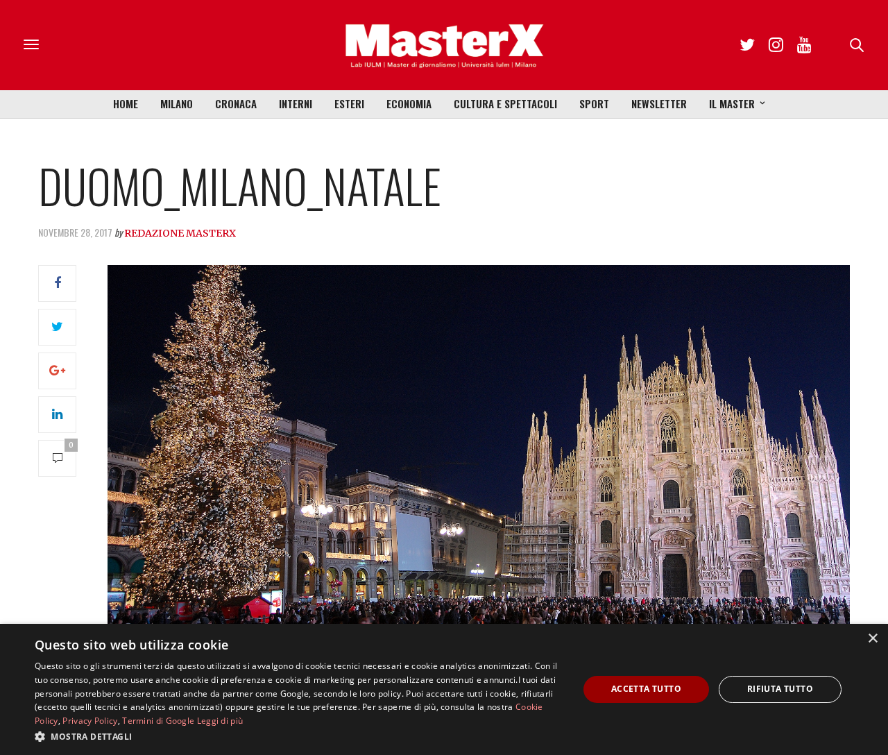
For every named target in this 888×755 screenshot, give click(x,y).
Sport (594, 103)
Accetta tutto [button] (646, 689)
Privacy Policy (89, 721)
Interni (295, 103)
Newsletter (659, 103)
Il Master (732, 103)
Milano (176, 103)
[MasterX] (444, 45)
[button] (299, 736)
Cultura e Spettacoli (505, 103)
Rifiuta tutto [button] (780, 689)
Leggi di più (220, 721)
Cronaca (236, 103)
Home (125, 103)
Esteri (349, 103)
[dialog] (444, 689)
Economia (409, 103)
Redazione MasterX (180, 233)
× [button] (872, 639)
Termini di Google (158, 721)
